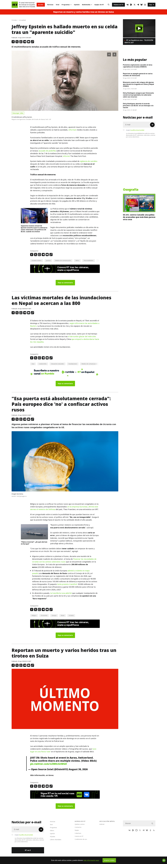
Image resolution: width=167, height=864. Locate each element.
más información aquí (91, 860)
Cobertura (78, 833)
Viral (57, 4)
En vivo (40, 4)
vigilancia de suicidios (88, 161)
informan (72, 130)
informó (66, 156)
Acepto (135, 130)
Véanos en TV (118, 4)
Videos (52, 830)
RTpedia (52, 837)
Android (101, 824)
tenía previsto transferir (67, 584)
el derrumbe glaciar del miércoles (82, 336)
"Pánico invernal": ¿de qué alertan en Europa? (34, 543)
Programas (66, 4)
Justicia (48, 260)
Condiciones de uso (81, 839)
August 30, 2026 (78, 769)
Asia (33, 364)
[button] (65, 81)
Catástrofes (42, 364)
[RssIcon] (153, 830)
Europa (54, 615)
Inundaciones (73, 364)
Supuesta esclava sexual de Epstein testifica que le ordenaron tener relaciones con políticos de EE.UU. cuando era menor (34, 229)
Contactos (78, 827)
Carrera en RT (79, 836)
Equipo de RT (99, 4)
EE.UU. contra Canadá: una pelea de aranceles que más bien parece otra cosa (139, 217)
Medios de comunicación (63, 260)
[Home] (15, 5)
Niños (77, 260)
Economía (44, 615)
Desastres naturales (57, 364)
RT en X (28, 850)
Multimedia (86, 4)
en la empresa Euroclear (77, 506)
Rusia (62, 615)
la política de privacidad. (137, 130)
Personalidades (88, 260)
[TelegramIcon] (138, 4)
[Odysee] (136, 830)
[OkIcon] (145, 4)
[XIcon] (134, 4)
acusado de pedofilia (47, 150)
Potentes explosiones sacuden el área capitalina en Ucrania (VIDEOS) (137, 66)
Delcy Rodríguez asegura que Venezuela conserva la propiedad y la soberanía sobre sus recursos (138, 95)
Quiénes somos (80, 824)
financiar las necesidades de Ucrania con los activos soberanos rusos (64, 560)
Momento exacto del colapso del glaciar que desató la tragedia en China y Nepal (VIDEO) (138, 84)
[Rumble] (131, 4)
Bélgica (34, 615)
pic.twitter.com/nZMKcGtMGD (48, 764)
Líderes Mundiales (55, 840)
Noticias (50, 4)
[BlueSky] (141, 4)
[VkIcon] (127, 4)
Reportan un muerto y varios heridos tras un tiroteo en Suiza (83, 12)
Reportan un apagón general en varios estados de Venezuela (138, 74)
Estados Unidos (36, 260)
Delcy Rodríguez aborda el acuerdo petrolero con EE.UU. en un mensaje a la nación (138, 105)
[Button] (108, 4)
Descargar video (17, 113)
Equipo (77, 830)
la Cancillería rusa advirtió (61, 593)
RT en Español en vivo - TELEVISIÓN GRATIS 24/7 (138, 41)
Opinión (77, 4)
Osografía (130, 189)
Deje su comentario (65, 282)
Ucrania (71, 615)
